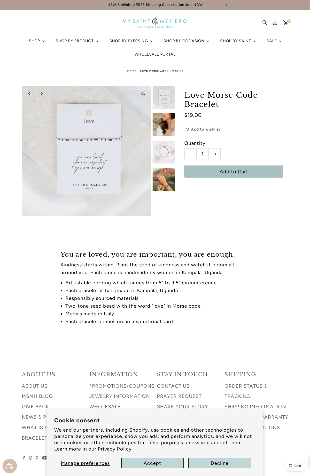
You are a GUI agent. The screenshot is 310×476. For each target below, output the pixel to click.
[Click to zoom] (143, 93)
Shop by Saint (236, 41)
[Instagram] (30, 458)
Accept (152, 463)
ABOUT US (34, 386)
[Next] (41, 93)
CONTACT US (173, 386)
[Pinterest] (37, 458)
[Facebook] (24, 458)
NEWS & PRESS (40, 417)
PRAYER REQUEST (179, 396)
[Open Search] (265, 22)
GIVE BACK (35, 407)
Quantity (195, 143)
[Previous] (29, 93)
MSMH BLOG (37, 396)
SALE (272, 41)
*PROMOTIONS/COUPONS (122, 386)
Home (132, 71)
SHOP (35, 41)
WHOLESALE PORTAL (155, 54)
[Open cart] (285, 22)
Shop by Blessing (129, 41)
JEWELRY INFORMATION (119, 396)
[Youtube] (44, 458)
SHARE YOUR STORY (182, 407)
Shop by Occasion (184, 41)
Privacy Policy (115, 449)
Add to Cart (234, 171)
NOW (198, 5)
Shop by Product (75, 41)
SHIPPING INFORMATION (255, 407)
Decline (220, 463)
